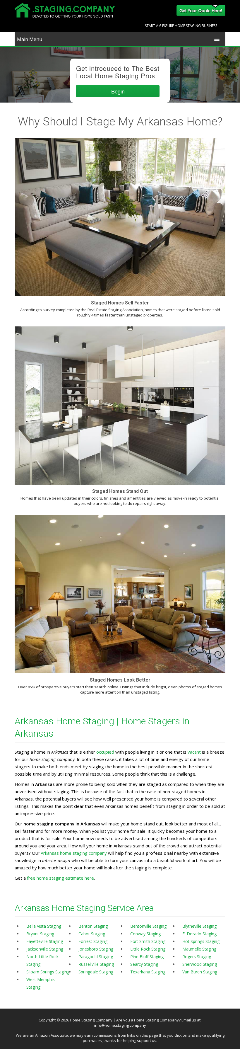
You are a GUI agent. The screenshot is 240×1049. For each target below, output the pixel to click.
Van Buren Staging (199, 972)
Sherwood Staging (199, 964)
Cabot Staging (91, 933)
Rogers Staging (196, 956)
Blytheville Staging (199, 926)
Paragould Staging (95, 956)
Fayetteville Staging (44, 941)
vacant (194, 752)
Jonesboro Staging (95, 949)
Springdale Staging (95, 972)
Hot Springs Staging (201, 941)
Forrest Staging (92, 941)
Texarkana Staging (147, 972)
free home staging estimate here (60, 878)
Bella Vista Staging (43, 926)
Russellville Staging (96, 964)
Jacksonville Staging (44, 949)
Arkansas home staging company (74, 853)
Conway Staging (145, 933)
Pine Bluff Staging (147, 956)
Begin (118, 91)
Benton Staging (93, 926)
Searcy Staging (144, 964)
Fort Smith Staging (147, 941)
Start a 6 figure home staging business (181, 25)
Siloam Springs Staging (47, 972)
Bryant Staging (40, 933)
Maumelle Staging (199, 949)
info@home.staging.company (120, 1025)
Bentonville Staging (148, 926)
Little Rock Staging (147, 949)
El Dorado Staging (199, 933)
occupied (105, 752)
